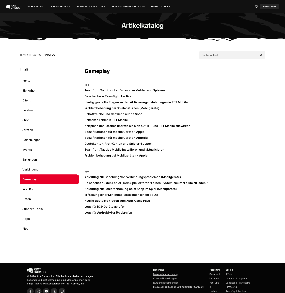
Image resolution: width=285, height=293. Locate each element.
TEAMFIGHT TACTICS (30, 55)
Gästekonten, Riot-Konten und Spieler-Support (118, 143)
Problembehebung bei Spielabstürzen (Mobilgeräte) (121, 108)
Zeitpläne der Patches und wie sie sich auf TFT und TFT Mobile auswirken (137, 126)
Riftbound (231, 286)
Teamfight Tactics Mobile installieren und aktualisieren (124, 149)
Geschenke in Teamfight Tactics (107, 96)
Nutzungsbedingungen (165, 282)
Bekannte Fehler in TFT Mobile (106, 120)
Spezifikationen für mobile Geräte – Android (116, 137)
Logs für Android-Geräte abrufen (108, 212)
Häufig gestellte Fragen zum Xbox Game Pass (117, 200)
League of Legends (236, 278)
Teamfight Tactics (236, 291)
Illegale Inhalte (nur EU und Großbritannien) (178, 286)
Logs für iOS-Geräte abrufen (105, 206)
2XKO (229, 274)
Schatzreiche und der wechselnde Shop (113, 114)
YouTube (214, 282)
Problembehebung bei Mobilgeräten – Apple (115, 155)
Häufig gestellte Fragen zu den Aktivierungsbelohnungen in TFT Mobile (136, 102)
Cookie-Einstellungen (165, 278)
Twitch (213, 291)
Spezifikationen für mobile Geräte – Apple (114, 132)
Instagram (214, 278)
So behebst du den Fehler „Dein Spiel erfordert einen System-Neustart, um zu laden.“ (146, 183)
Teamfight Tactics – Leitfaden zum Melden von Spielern (124, 90)
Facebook (215, 274)
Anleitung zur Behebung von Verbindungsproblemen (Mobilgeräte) (132, 177)
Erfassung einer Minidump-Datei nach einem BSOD (121, 194)
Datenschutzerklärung (165, 274)
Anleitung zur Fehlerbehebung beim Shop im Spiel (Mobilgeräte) (130, 189)
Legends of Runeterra (238, 282)
